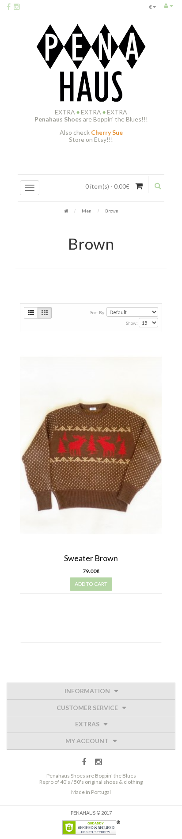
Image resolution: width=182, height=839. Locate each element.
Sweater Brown (91, 558)
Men (86, 210)
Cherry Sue (107, 132)
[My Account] (168, 5)
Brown (111, 210)
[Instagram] (17, 6)
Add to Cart (91, 584)
